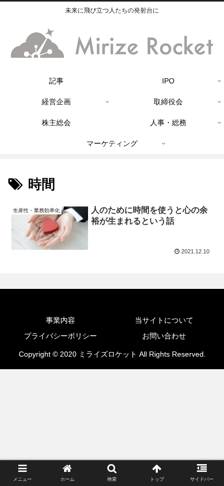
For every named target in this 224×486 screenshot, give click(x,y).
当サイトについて (164, 320)
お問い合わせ (164, 336)
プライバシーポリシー (60, 336)
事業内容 (60, 320)
